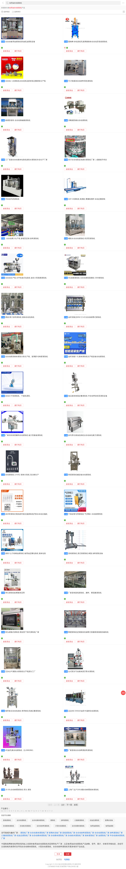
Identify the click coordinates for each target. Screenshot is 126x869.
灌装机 (52, 820)
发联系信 (6, 51)
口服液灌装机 (79, 820)
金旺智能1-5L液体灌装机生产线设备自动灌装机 (86, 356)
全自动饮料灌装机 (43, 826)
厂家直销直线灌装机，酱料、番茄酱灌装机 (85, 593)
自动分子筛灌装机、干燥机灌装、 (18, 396)
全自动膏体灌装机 (78, 826)
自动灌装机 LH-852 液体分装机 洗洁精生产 (22, 474)
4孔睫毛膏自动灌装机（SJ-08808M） (19, 750)
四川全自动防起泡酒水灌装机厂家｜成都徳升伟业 (87, 159)
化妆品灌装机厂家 (24, 835)
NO (29, 811)
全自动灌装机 (21, 820)
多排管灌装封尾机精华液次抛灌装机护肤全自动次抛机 (26, 514)
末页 (76, 804)
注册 (67, 854)
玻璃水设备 (109, 820)
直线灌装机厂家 (68, 832)
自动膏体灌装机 (8, 826)
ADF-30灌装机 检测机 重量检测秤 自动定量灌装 (86, 199)
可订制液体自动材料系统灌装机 (80, 81)
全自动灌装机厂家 (102, 832)
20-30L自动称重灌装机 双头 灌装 (18, 789)
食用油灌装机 (95, 826)
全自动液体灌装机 (38, 820)
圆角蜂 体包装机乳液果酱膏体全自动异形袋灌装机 (87, 41)
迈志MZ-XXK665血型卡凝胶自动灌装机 (83, 711)
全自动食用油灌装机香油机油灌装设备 (20, 41)
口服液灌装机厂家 (8, 835)
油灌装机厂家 (103, 835)
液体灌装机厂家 (91, 835)
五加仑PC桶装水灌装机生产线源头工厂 (20, 671)
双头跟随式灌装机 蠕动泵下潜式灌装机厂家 (22, 632)
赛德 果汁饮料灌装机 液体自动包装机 (19, 317)
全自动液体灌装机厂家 (39, 832)
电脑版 (67, 859)
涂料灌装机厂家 (116, 832)
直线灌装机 (7, 820)
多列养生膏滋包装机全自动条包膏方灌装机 (85, 435)
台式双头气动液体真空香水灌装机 (81, 671)
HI (18, 811)
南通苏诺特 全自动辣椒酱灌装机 (17, 120)
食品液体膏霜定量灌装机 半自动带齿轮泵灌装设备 (87, 396)
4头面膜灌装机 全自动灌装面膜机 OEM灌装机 (86, 278)
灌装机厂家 (25, 832)
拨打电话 (17, 51)
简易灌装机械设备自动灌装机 (79, 474)
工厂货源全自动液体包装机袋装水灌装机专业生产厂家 (26, 159)
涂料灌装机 (65, 820)
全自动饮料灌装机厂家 (85, 832)
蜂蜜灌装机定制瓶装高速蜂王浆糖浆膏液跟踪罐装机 (88, 632)
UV (43, 811)
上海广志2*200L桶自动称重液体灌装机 (83, 789)
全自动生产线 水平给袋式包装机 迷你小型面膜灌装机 (26, 278)
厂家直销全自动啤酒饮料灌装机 (80, 750)
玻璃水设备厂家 (55, 832)
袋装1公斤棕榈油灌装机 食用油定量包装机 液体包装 (25, 553)
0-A (2, 811)
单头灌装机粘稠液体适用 (15, 593)
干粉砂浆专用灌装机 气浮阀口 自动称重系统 (85, 514)
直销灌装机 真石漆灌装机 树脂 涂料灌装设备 (85, 553)
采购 (123, 693)
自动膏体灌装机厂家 (59, 835)
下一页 (69, 804)
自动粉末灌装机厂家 (76, 835)
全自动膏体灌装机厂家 (41, 835)
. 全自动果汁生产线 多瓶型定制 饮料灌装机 (22, 238)
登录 (58, 854)
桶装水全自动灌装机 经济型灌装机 (81, 238)
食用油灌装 (109, 826)
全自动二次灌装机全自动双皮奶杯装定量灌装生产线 (25, 81)
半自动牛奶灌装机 (12, 199)
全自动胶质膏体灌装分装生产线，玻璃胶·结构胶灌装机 (26, 356)
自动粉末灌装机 (25, 826)
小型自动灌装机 (60, 826)
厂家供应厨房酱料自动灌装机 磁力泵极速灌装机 (24, 435)
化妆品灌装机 (94, 820)
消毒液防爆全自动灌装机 (78, 120)
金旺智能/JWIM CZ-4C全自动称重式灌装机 (84, 317)
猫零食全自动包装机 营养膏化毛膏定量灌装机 (23, 711)
